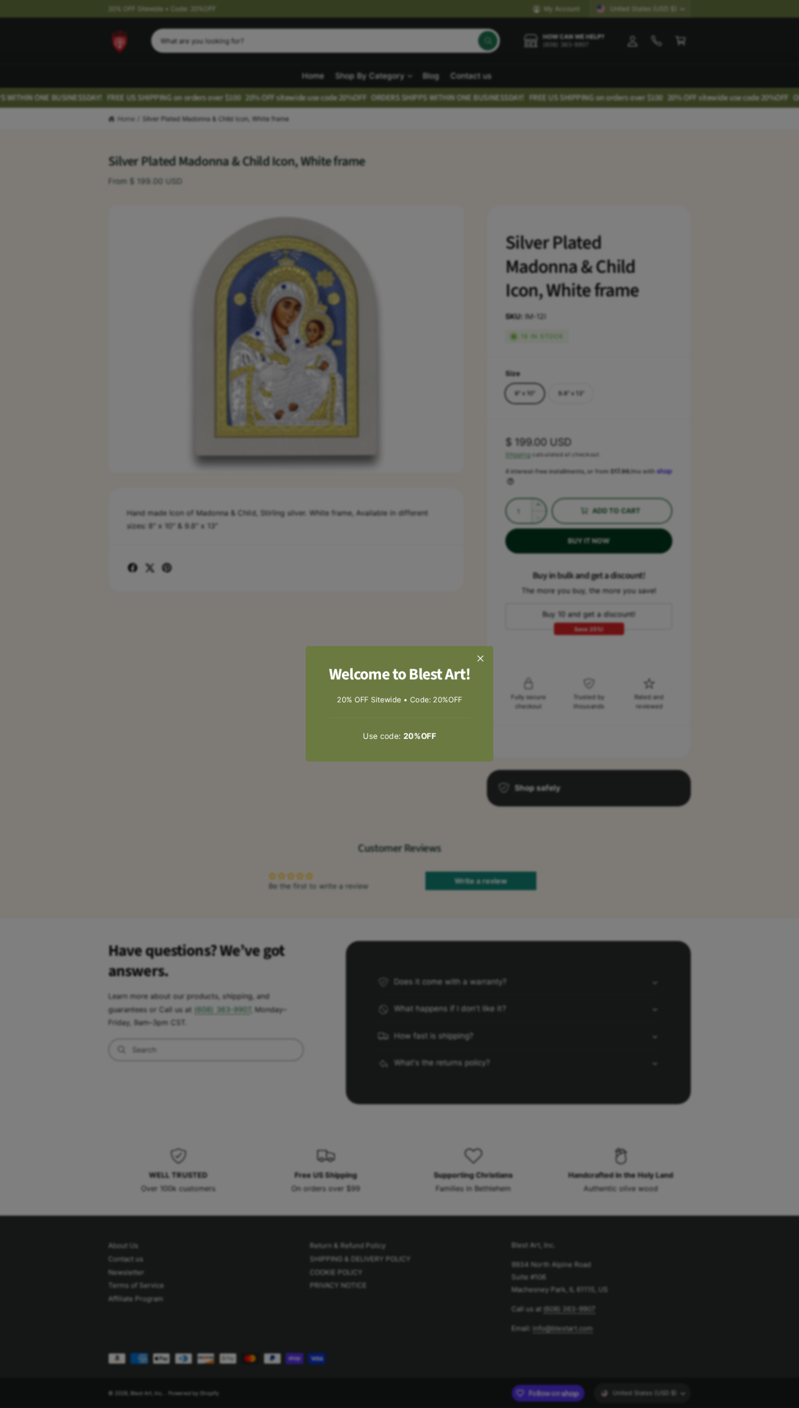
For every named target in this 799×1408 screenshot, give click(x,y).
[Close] (480, 658)
